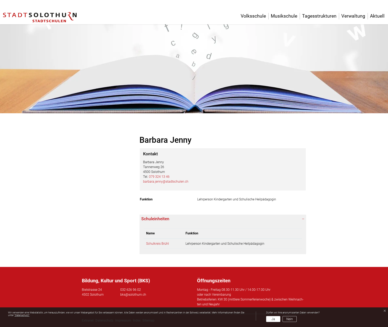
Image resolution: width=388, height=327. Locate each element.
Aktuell (377, 16)
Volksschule (253, 16)
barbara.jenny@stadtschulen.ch (165, 181)
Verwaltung (353, 16)
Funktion (192, 233)
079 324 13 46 (159, 177)
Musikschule (284, 16)
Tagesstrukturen (319, 16)
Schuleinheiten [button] (155, 218)
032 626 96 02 (130, 290)
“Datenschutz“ (22, 315)
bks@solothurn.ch (133, 294)
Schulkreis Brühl (157, 244)
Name (150, 233)
